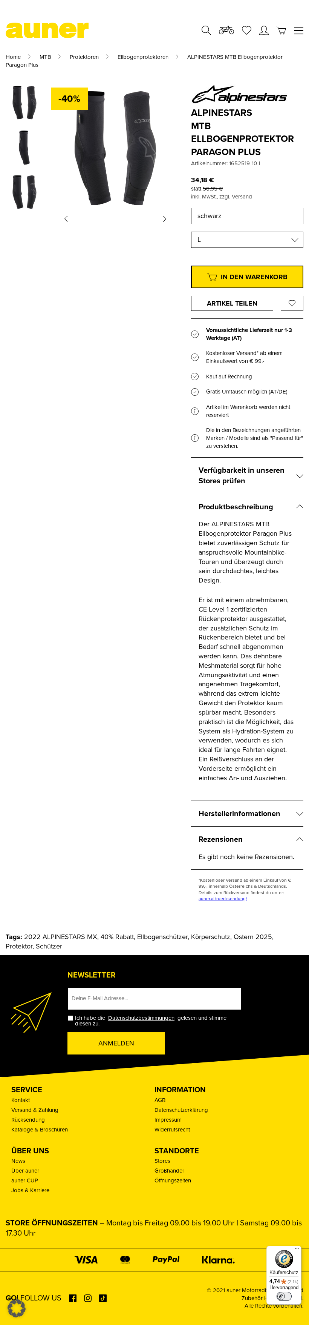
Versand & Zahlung (34, 1110)
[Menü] (296, 1250)
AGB (159, 1100)
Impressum (168, 1120)
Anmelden (116, 1043)
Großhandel (169, 1171)
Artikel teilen (232, 303)
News (18, 1161)
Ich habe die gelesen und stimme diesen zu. (150, 1021)
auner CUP (24, 1180)
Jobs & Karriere (30, 1190)
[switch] (284, 1296)
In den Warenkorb (254, 277)
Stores (162, 1161)
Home (13, 57)
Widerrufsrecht (172, 1129)
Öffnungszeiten (172, 1180)
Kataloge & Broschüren (39, 1129)
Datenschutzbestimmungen (141, 1018)
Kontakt (20, 1100)
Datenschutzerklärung (181, 1110)
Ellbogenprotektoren (143, 57)
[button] (66, 219)
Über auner (25, 1171)
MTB (45, 57)
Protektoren (84, 57)
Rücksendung (28, 1120)
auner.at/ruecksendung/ (223, 898)
